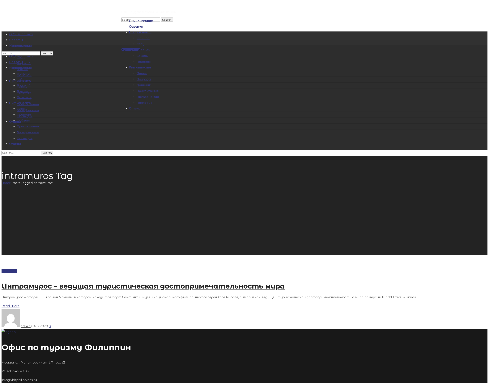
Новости (9, 271)
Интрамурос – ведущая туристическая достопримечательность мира (143, 286)
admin (26, 326)
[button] (130, 49)
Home (6, 183)
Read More (10, 306)
